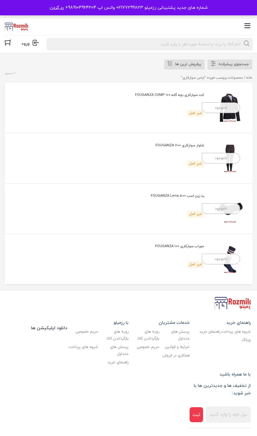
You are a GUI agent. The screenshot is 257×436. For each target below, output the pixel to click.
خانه (249, 77)
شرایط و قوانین (177, 347)
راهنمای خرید (209, 331)
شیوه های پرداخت (236, 331)
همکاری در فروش (176, 355)
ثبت (196, 415)
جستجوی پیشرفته (233, 64)
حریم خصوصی (148, 347)
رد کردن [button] (57, 8)
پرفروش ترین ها (188, 64)
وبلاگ (246, 340)
